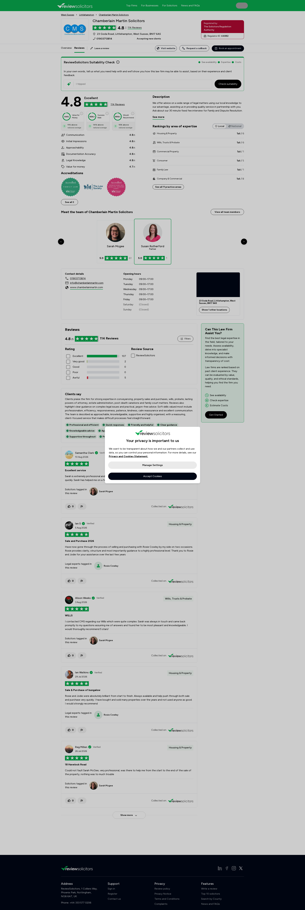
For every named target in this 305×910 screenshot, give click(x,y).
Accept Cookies (152, 476)
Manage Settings (152, 465)
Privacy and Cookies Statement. (128, 456)
